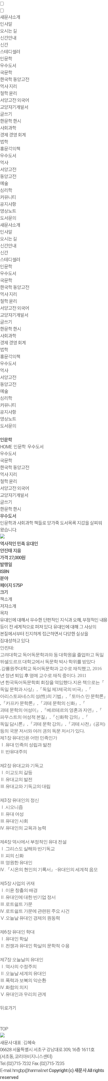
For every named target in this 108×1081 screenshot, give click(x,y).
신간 (4, 45)
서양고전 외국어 (14, 100)
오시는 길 (8, 31)
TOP (4, 1029)
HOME (6, 447)
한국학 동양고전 (14, 79)
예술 (4, 183)
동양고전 (8, 176)
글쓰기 (6, 114)
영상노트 (8, 211)
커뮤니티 (8, 405)
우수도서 (8, 65)
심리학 (6, 190)
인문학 (6, 266)
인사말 (6, 24)
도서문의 (8, 218)
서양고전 (8, 169)
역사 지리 (8, 86)
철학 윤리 (8, 93)
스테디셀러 (10, 52)
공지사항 (8, 204)
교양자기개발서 (14, 107)
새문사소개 (10, 225)
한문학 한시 (10, 121)
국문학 (6, 72)
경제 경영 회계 (13, 135)
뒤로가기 (8, 1008)
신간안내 (8, 246)
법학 (4, 142)
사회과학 (8, 336)
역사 (4, 162)
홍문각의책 (10, 356)
